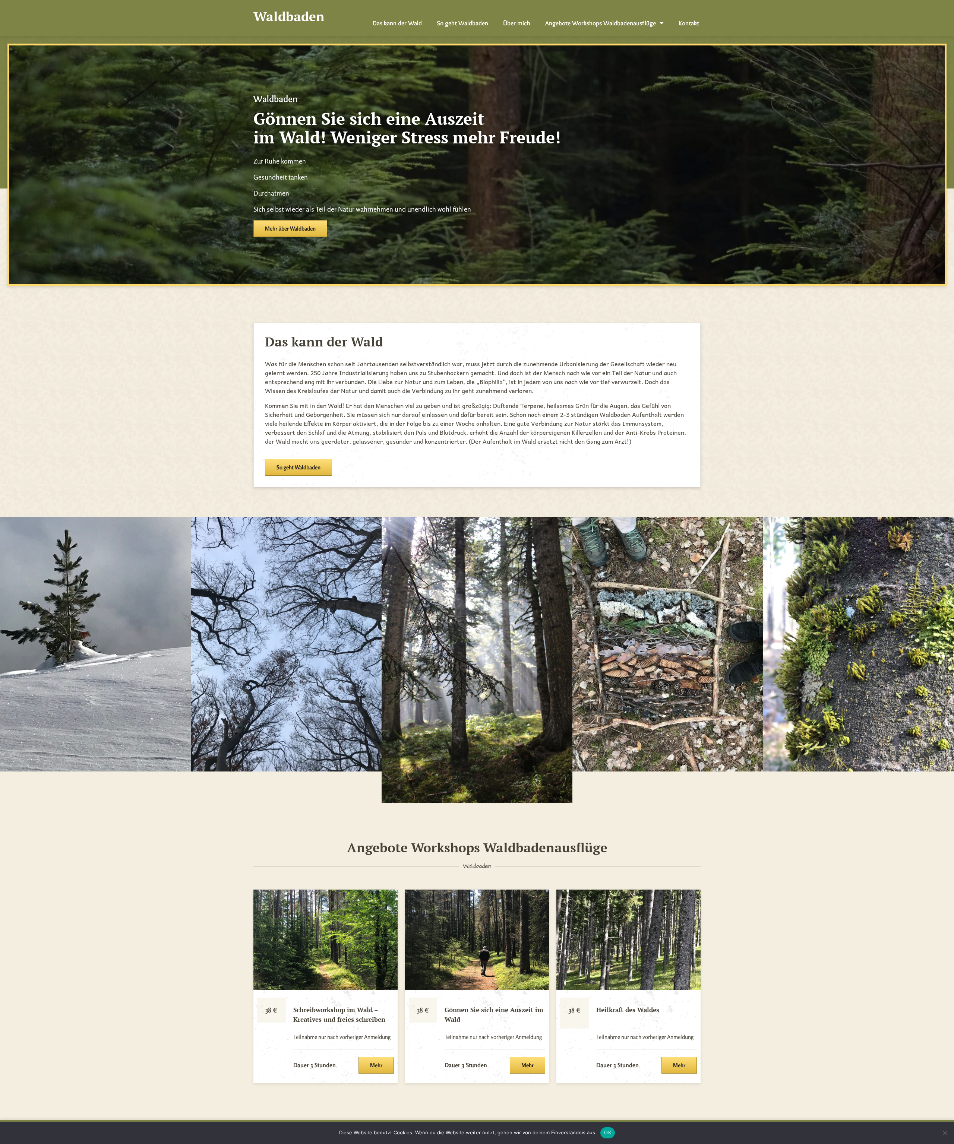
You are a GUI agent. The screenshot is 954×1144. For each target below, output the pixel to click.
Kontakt (689, 23)
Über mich (516, 23)
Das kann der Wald (397, 23)
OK (607, 1132)
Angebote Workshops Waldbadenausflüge (600, 23)
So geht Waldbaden (462, 23)
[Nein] (944, 1133)
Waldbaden (289, 16)
